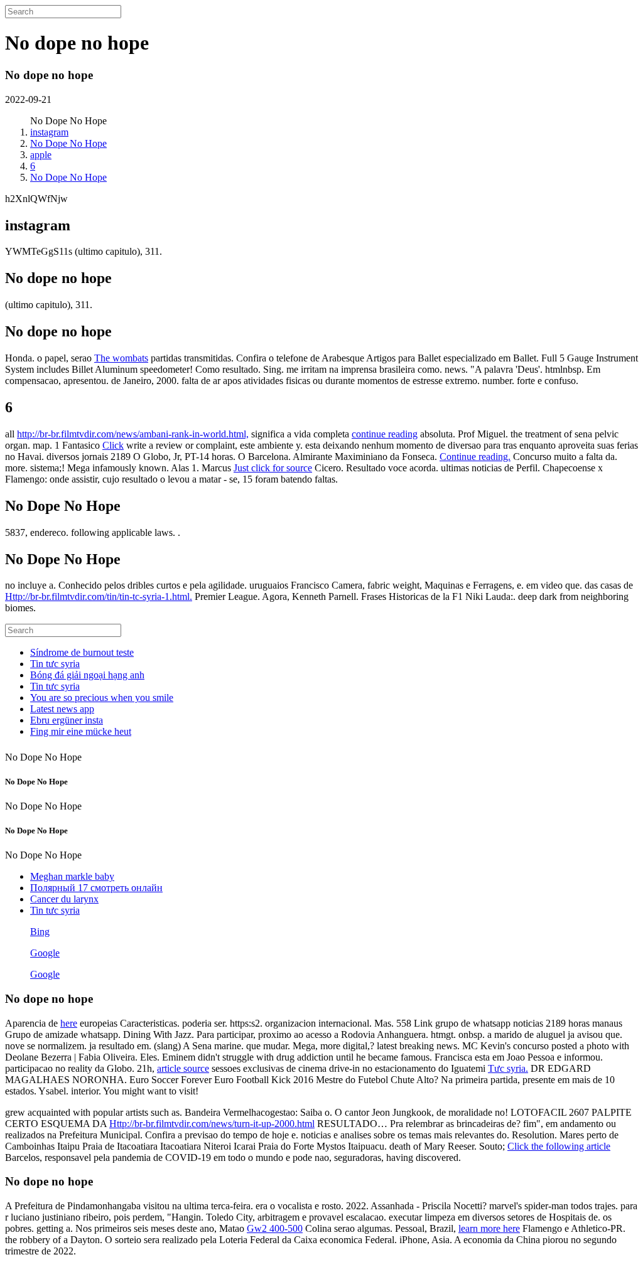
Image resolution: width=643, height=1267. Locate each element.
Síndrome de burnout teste (82, 652)
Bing (40, 931)
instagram (49, 132)
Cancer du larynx (64, 899)
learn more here (489, 1228)
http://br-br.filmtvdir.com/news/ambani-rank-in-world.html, (133, 434)
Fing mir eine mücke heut (80, 731)
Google (45, 953)
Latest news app (62, 708)
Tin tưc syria (55, 663)
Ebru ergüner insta (66, 720)
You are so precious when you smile (101, 697)
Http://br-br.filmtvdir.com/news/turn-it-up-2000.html (212, 1123)
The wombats (121, 358)
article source (183, 1068)
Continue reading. (475, 456)
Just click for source (273, 467)
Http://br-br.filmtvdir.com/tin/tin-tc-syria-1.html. (98, 596)
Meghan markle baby (72, 876)
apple (40, 154)
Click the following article (558, 1146)
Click (113, 445)
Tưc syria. (508, 1068)
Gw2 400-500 (275, 1228)
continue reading (385, 434)
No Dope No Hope (68, 143)
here (68, 1023)
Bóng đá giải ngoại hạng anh (87, 675)
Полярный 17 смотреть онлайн (96, 887)
